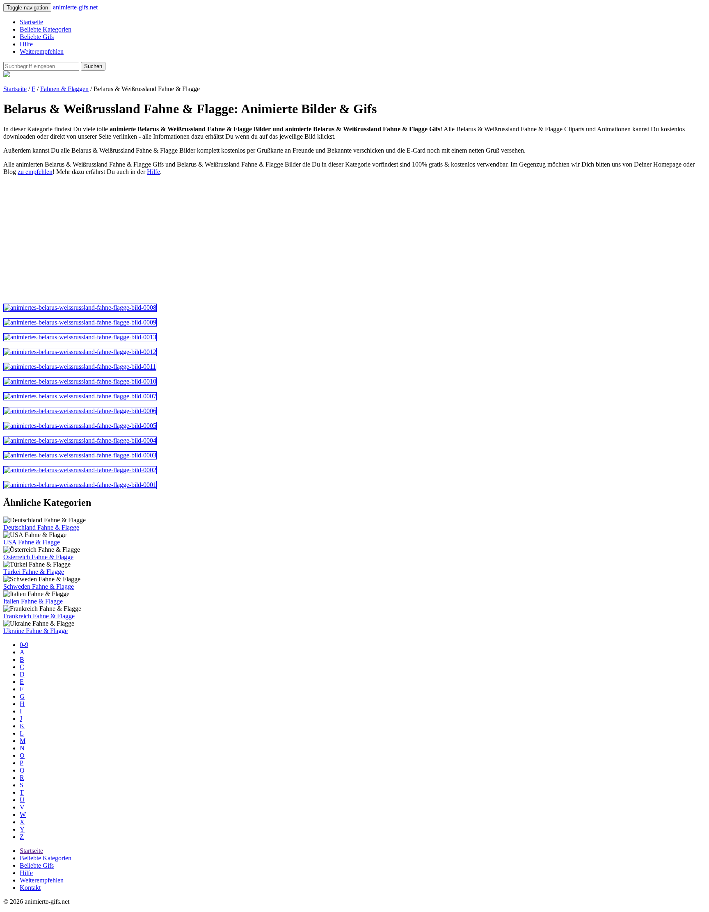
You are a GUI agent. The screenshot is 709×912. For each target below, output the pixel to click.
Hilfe (26, 44)
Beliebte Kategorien (45, 29)
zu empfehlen (35, 171)
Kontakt (30, 887)
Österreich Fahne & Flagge (38, 556)
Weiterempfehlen (42, 51)
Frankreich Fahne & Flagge (39, 616)
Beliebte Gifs (37, 36)
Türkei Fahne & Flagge (33, 571)
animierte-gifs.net (75, 7)
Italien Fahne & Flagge (33, 601)
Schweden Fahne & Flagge (38, 586)
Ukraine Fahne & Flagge (35, 630)
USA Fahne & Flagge (31, 542)
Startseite (31, 21)
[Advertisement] (249, 239)
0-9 (24, 644)
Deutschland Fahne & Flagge (41, 527)
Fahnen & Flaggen (64, 88)
